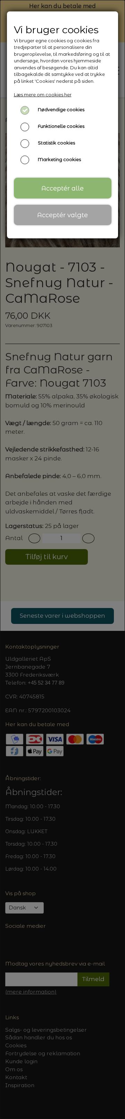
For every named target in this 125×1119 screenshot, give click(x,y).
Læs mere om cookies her (43, 94)
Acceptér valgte (62, 215)
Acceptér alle (62, 188)
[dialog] (62, 559)
